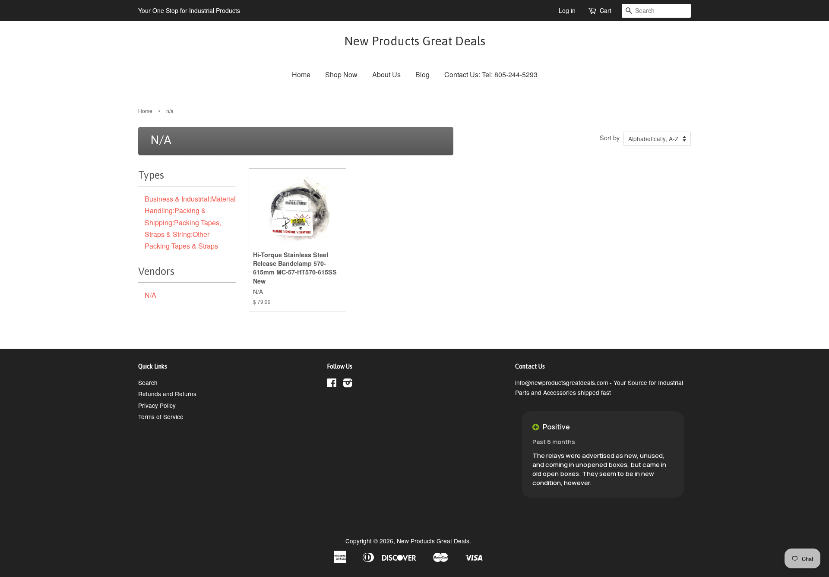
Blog (422, 74)
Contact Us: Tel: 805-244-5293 (491, 74)
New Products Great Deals (414, 41)
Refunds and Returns (167, 393)
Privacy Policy (157, 405)
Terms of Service (161, 416)
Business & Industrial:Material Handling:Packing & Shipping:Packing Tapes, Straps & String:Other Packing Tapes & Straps (190, 222)
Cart (605, 10)
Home (301, 74)
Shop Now (341, 74)
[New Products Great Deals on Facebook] (332, 384)
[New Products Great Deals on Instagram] (347, 384)
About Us (386, 74)
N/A (150, 295)
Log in (567, 10)
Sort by (610, 137)
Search (148, 382)
